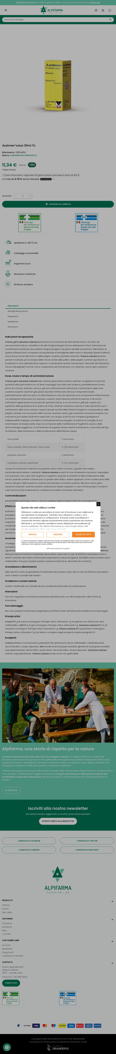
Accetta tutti (83, 534)
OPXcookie (50, 548)
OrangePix (66, 548)
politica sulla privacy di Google (52, 529)
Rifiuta (32, 534)
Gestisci (58, 534)
